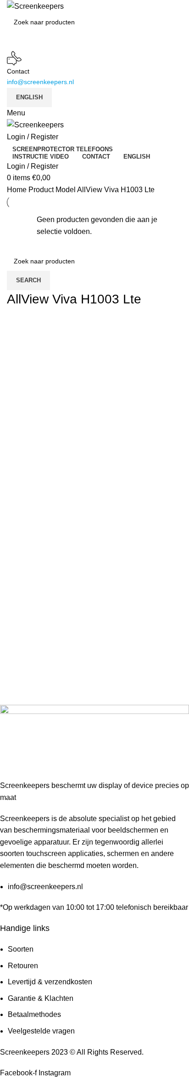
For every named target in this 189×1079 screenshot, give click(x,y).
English (29, 97)
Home (17, 190)
